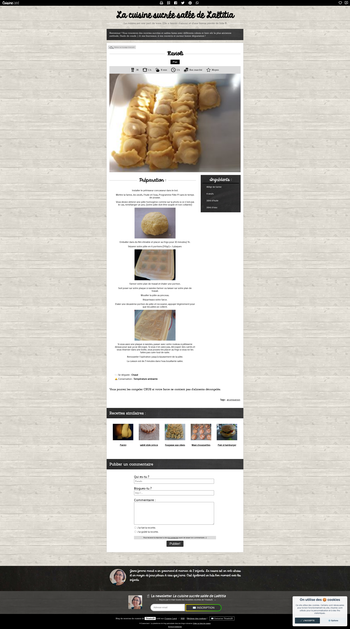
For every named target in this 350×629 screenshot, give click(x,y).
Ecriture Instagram (175, 627)
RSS (183, 618)
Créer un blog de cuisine (202, 623)
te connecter (173, 538)
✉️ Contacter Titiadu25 (222, 618)
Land (170, 618)
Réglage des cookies (196, 618)
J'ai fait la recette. (146, 527)
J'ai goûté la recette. (148, 531)
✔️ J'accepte (307, 620)
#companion (233, 399)
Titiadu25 (150, 618)
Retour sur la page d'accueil (124, 47)
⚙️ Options (333, 620)
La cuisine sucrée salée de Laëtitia (175, 15)
